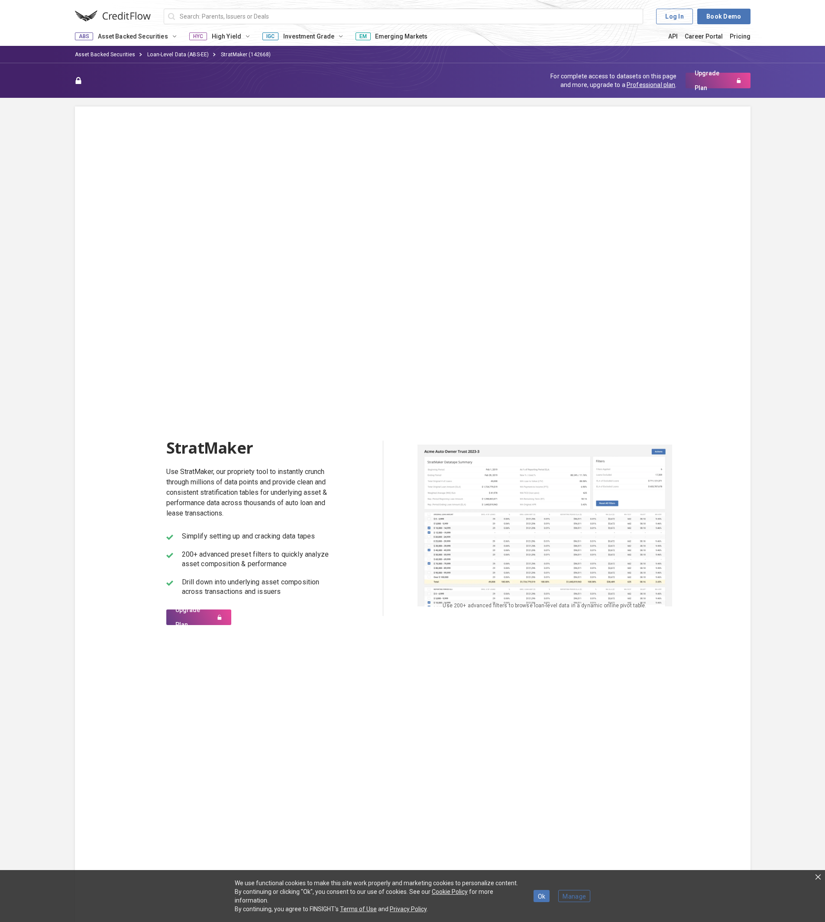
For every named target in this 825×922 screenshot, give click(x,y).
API (673, 36)
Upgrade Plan (707, 80)
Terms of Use (358, 909)
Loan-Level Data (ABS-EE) (178, 55)
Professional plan (651, 84)
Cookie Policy (450, 891)
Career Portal (704, 36)
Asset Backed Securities (105, 55)
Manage (574, 896)
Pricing (740, 36)
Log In (674, 16)
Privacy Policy (408, 909)
